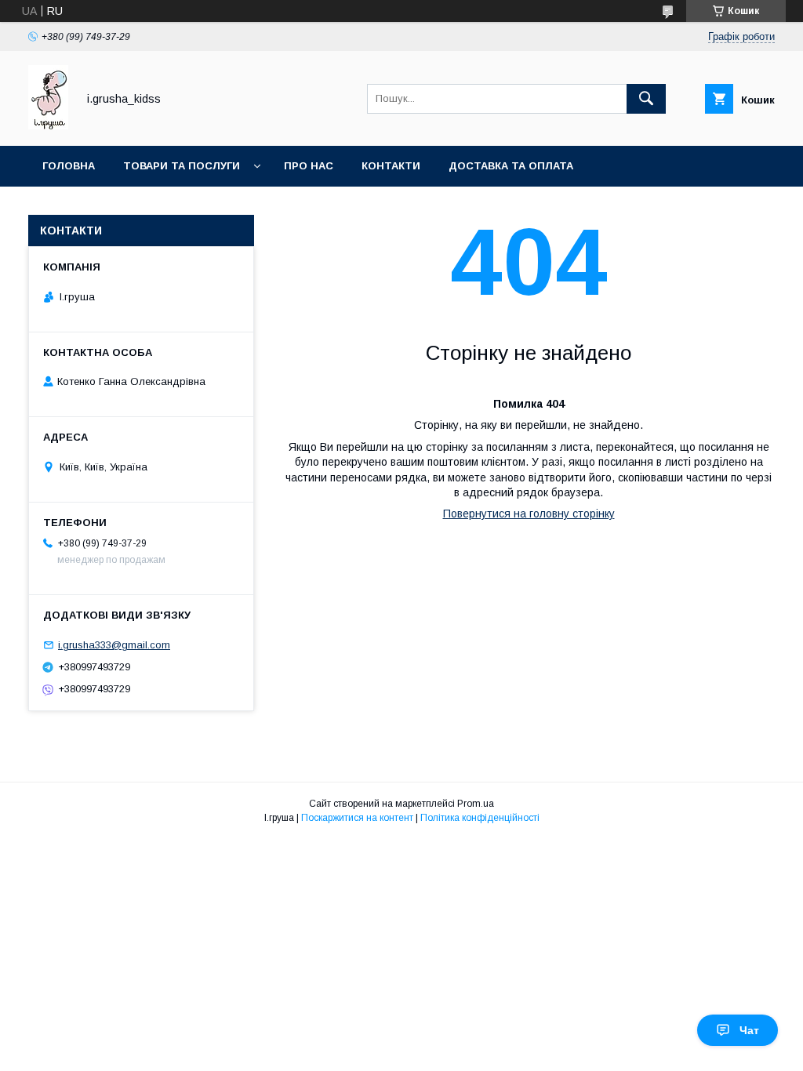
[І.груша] (48, 125)
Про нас (308, 166)
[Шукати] (646, 99)
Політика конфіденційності (480, 817)
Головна (68, 166)
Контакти (391, 166)
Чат (749, 1030)
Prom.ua (475, 803)
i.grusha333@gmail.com (114, 645)
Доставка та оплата (511, 166)
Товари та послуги (181, 166)
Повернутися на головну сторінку (529, 513)
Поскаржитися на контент (357, 817)
